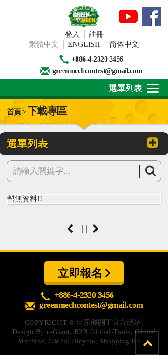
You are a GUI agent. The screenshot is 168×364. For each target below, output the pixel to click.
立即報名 (81, 273)
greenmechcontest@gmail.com (97, 71)
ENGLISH (84, 44)
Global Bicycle (72, 341)
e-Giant (58, 332)
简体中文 (124, 44)
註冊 (96, 34)
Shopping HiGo (123, 341)
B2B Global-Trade (102, 332)
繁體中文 (44, 44)
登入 (72, 34)
